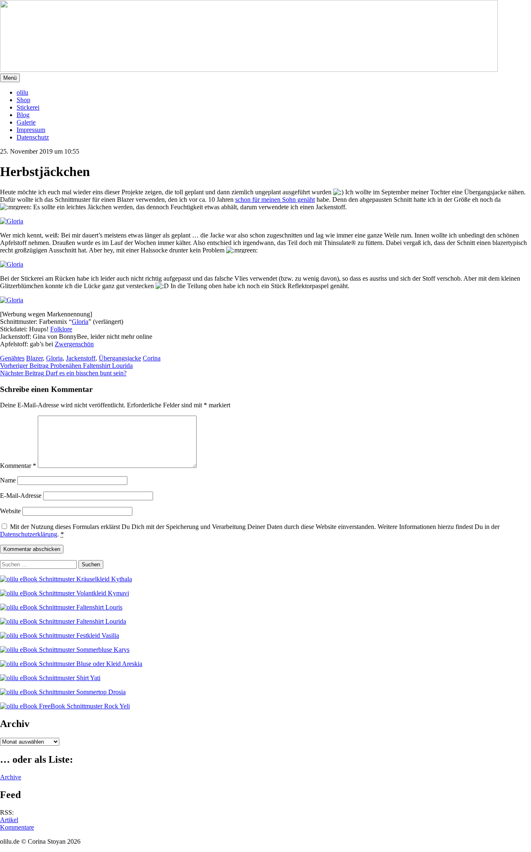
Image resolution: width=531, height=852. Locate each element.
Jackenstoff (80, 358)
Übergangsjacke (120, 358)
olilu (22, 92)
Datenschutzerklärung (28, 534)
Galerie (26, 122)
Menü (10, 78)
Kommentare (17, 827)
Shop (23, 99)
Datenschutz (33, 137)
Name (8, 480)
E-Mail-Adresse (20, 495)
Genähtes (12, 358)
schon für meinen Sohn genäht (275, 199)
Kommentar (18, 465)
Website (10, 510)
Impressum (31, 129)
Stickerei (28, 107)
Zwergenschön (74, 344)
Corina (152, 358)
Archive (10, 777)
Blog (23, 114)
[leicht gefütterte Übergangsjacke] (83, 221)
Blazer (34, 358)
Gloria (80, 321)
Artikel (9, 819)
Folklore (61, 329)
